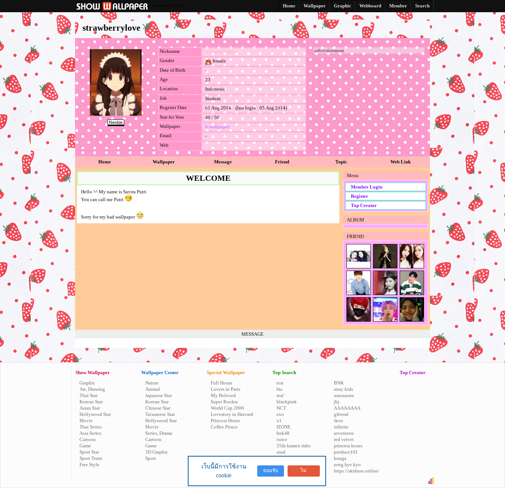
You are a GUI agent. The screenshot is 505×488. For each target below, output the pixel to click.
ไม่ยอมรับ (303, 472)
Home (104, 162)
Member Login (366, 187)
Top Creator (364, 205)
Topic (341, 162)
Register (359, 196)
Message (223, 162)
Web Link (400, 162)
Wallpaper (164, 162)
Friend (282, 162)
